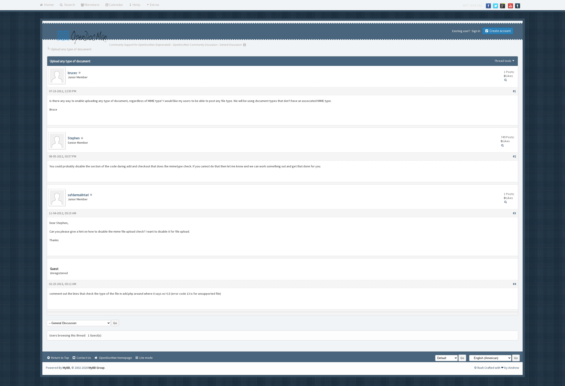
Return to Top (60, 358)
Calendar (116, 4)
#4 (514, 284)
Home (48, 4)
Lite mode (146, 358)
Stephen (74, 138)
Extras (154, 4)
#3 (514, 213)
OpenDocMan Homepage (115, 358)
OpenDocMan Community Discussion (195, 45)
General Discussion (231, 45)
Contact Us (83, 358)
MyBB (66, 368)
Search (69, 4)
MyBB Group (97, 368)
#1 (514, 91)
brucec (72, 73)
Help (136, 4)
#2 (514, 156)
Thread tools (503, 61)
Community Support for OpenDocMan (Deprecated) (140, 45)
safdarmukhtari (78, 195)
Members (92, 4)
